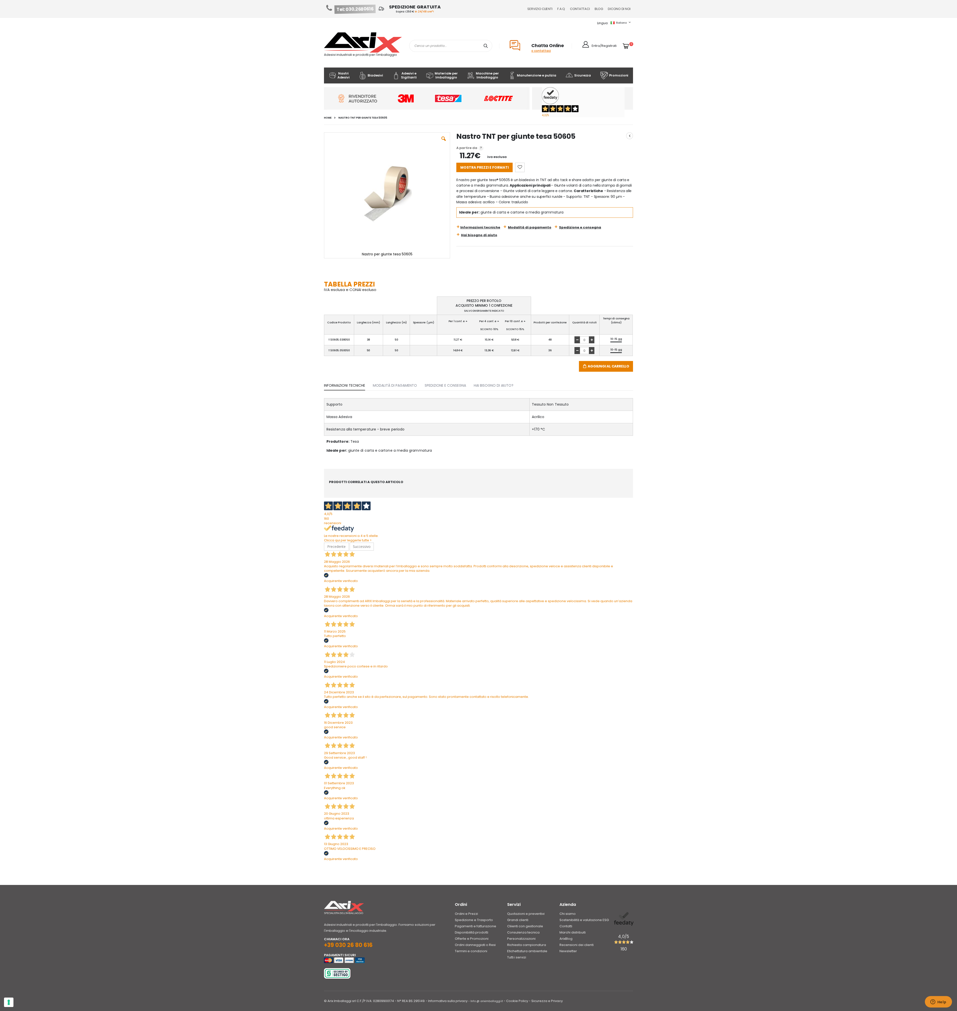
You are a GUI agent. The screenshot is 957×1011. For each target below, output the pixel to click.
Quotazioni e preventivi (526, 913)
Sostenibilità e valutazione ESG (584, 920)
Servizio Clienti (539, 8)
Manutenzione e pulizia (536, 75)
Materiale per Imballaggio (446, 75)
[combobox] (450, 46)
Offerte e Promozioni (471, 938)
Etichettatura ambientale (527, 951)
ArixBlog (565, 938)
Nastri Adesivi (343, 75)
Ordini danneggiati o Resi (475, 944)
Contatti (565, 926)
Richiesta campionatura (526, 944)
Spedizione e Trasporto (474, 920)
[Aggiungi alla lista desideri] (520, 167)
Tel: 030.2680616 (355, 9)
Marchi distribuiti (572, 932)
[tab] (348, 384)
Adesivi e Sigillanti (409, 75)
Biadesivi (375, 75)
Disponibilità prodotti (471, 932)
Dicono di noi (619, 8)
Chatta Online (547, 45)
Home (327, 118)
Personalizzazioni (521, 938)
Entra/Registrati (604, 45)
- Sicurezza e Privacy (546, 1001)
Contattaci (580, 8)
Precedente (336, 546)
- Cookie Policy (516, 1001)
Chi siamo (567, 913)
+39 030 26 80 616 (348, 945)
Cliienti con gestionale (525, 926)
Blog (599, 8)
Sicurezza (582, 75)
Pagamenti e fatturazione (475, 926)
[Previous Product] (629, 135)
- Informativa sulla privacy (447, 1001)
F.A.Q (561, 8)
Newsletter (568, 951)
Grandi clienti (517, 920)
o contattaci (541, 51)
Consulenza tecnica (523, 932)
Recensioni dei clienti (576, 944)
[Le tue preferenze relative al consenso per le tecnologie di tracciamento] (8, 1002)
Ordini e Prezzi (466, 913)
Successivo (362, 546)
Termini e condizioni (471, 951)
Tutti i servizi (516, 957)
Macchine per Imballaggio (487, 75)
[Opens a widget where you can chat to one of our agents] (938, 1002)
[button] (443, 142)
